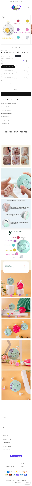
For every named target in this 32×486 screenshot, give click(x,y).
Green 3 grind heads (9, 77)
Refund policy (9, 480)
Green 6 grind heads (9, 70)
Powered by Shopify (17, 477)
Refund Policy (6, 442)
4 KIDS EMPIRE (10, 477)
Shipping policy (24, 480)
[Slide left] (12, 47)
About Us (5, 435)
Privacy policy (25, 477)
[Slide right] (19, 47)
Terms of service (16, 480)
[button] (3, 7)
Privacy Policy (6, 449)
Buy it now (16, 94)
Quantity (3, 80)
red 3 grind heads (22, 77)
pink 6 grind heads (23, 67)
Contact (5, 432)
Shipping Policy (7, 439)
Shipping (2, 58)
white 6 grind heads (9, 67)
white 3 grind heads (9, 74)
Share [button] (4, 417)
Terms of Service (7, 446)
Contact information (17, 482)
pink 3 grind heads (23, 74)
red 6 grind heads (22, 70)
